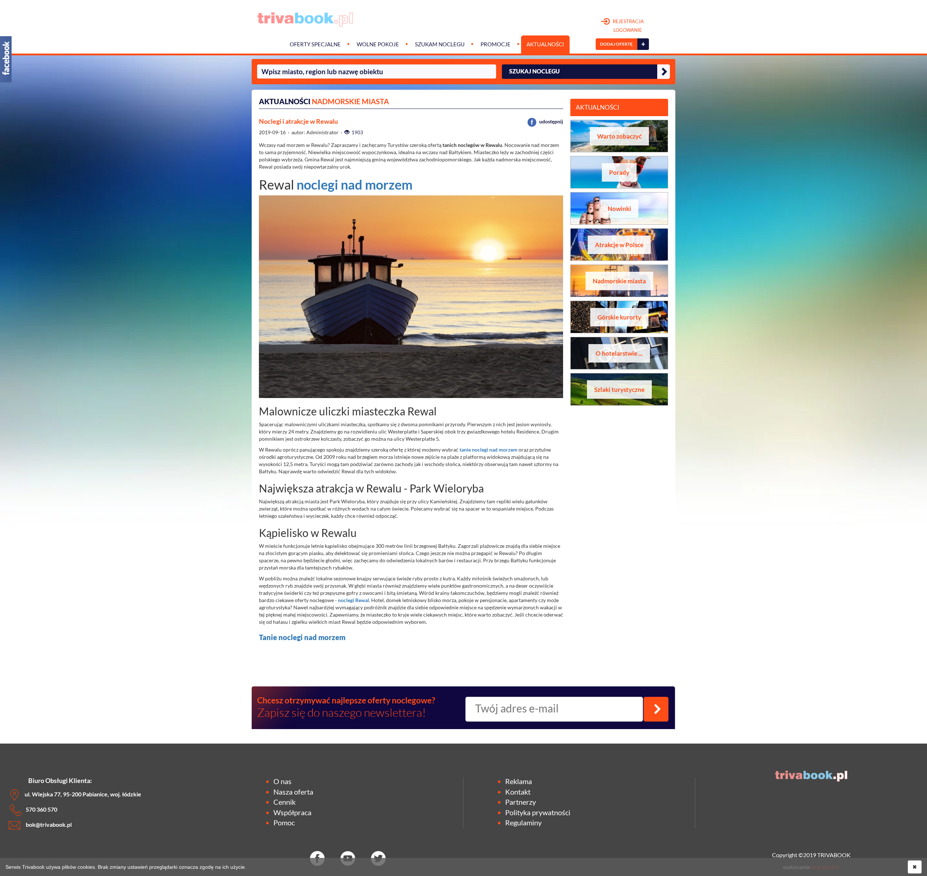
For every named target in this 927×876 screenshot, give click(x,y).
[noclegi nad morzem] (518, 450)
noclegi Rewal (353, 600)
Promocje (496, 44)
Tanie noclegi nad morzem (302, 637)
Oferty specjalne (315, 44)
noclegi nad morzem (354, 184)
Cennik (284, 801)
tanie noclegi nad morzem (488, 450)
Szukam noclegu (440, 44)
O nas (282, 781)
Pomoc (284, 822)
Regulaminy (523, 822)
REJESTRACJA (628, 25)
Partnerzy (520, 801)
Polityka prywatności (537, 812)
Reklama (518, 781)
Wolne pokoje (378, 44)
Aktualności (545, 44)
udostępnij (550, 121)
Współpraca (292, 812)
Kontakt (517, 791)
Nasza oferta (293, 791)
